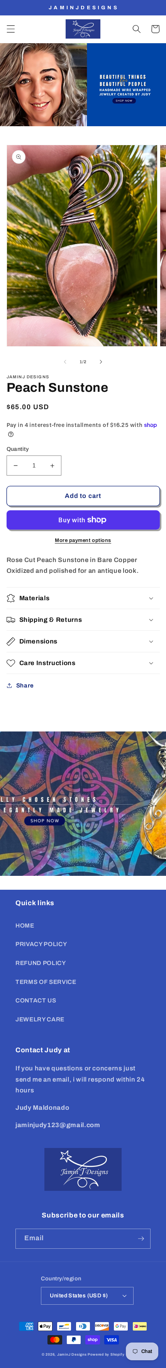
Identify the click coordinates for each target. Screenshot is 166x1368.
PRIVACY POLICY (41, 944)
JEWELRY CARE (39, 1019)
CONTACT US (35, 1000)
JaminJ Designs (72, 1354)
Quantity (18, 449)
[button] (10, 29)
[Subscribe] (141, 1239)
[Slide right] (100, 361)
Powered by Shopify (106, 1354)
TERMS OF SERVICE (45, 982)
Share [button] (25, 685)
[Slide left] (65, 361)
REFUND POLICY (40, 963)
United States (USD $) (79, 1295)
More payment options (83, 540)
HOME (24, 925)
